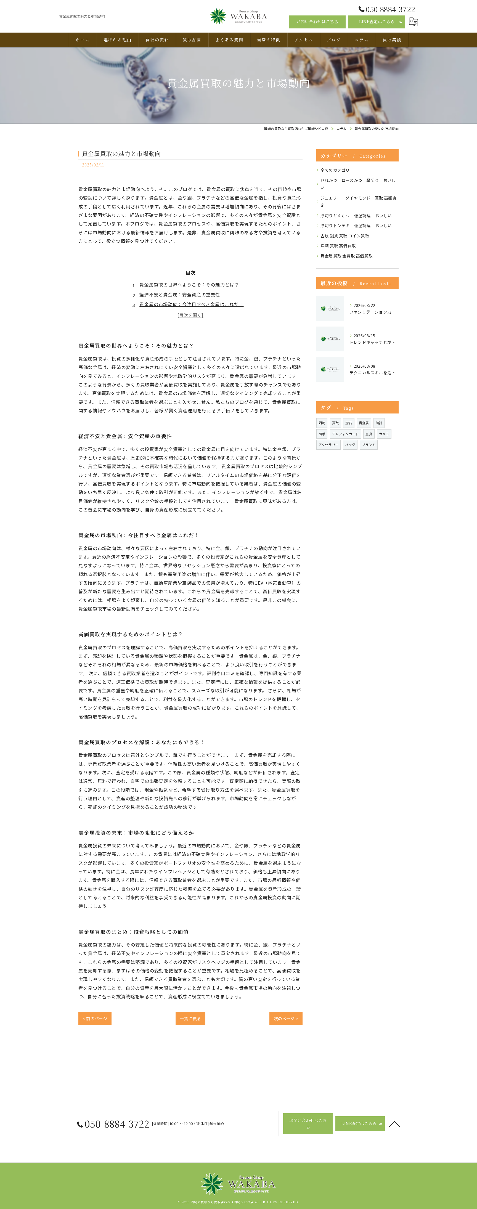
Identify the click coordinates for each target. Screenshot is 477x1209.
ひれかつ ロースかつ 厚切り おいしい (358, 184)
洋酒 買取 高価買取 (338, 245)
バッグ (350, 444)
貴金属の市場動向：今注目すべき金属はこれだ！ (191, 304)
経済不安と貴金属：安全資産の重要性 (179, 294)
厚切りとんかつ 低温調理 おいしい (356, 215)
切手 (322, 433)
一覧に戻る (190, 1018)
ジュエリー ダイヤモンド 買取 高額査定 (358, 201)
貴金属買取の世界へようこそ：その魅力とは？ (189, 284)
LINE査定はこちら (377, 21)
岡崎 (322, 422)
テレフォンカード (345, 433)
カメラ (384, 433)
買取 (335, 422)
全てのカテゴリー (337, 170)
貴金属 (364, 422)
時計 (379, 422)
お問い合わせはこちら (317, 21)
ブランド (368, 444)
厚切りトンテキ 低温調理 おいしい (356, 225)
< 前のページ (95, 1018)
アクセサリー (328, 444)
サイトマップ (310, 1159)
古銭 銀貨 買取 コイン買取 (344, 235)
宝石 (348, 422)
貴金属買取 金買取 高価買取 (346, 256)
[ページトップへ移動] (394, 1123)
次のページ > (286, 1018)
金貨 (368, 433)
